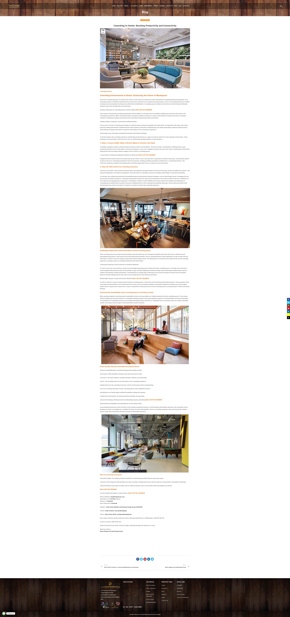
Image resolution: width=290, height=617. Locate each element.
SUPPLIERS (180, 588)
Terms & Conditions (182, 597)
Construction (150, 599)
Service (179, 591)
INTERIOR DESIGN (151, 602)
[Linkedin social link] (148, 559)
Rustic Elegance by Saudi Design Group (111, 531)
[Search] (280, 6)
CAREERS (179, 585)
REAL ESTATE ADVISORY (150, 595)
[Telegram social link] (152, 559)
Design (148, 591)
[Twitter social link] (141, 559)
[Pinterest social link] (145, 559)
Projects (164, 594)
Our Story (164, 588)
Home (163, 585)
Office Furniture (151, 588)
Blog (163, 591)
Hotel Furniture (145, 20)
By (157, 614)
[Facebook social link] (137, 559)
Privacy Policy (181, 594)
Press (163, 597)
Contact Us (165, 600)
